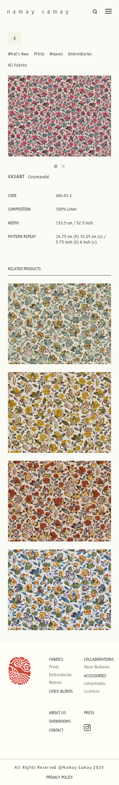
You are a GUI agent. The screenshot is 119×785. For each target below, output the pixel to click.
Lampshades (94, 683)
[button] (56, 166)
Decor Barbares (96, 666)
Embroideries (80, 53)
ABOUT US (57, 712)
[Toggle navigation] (108, 11)
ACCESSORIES (95, 675)
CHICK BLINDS (61, 691)
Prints (39, 53)
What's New (18, 53)
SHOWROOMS (60, 721)
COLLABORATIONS (99, 659)
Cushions (91, 691)
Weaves (56, 53)
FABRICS (56, 659)
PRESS (89, 712)
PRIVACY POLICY (59, 777)
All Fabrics (17, 65)
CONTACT (56, 730)
